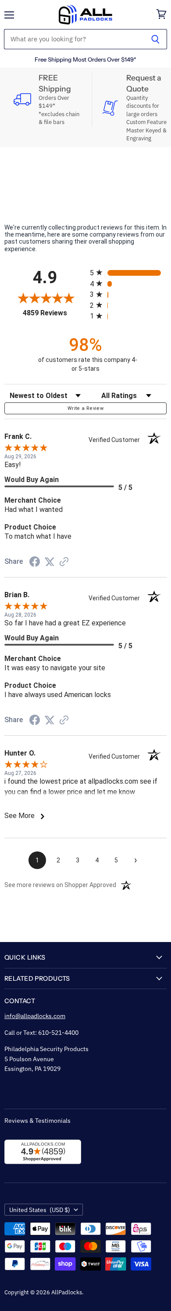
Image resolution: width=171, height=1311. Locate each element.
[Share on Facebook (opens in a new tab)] (34, 562)
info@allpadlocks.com (34, 1016)
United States (39, 1210)
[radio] (128, 272)
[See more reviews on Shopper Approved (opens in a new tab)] (64, 562)
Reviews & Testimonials (37, 1121)
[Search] (155, 39)
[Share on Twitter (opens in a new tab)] (49, 562)
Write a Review (85, 408)
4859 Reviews (54, 313)
